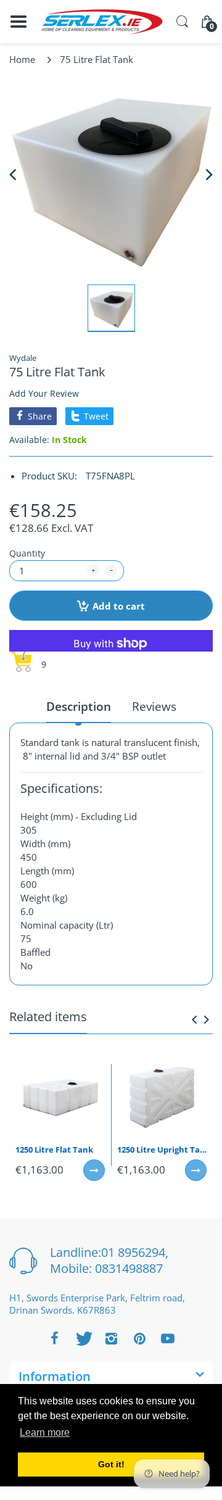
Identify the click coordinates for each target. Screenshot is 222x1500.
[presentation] (194, 1019)
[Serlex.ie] (101, 22)
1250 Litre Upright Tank (162, 1149)
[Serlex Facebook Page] (54, 1338)
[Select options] (94, 1170)
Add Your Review (44, 393)
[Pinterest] (139, 1338)
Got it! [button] (111, 1464)
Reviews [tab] (154, 707)
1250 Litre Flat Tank (54, 1149)
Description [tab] (78, 707)
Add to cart (118, 606)
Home (22, 59)
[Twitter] (82, 1338)
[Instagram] (111, 1338)
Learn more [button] (45, 1432)
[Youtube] (168, 1338)
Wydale (22, 357)
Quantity (27, 553)
